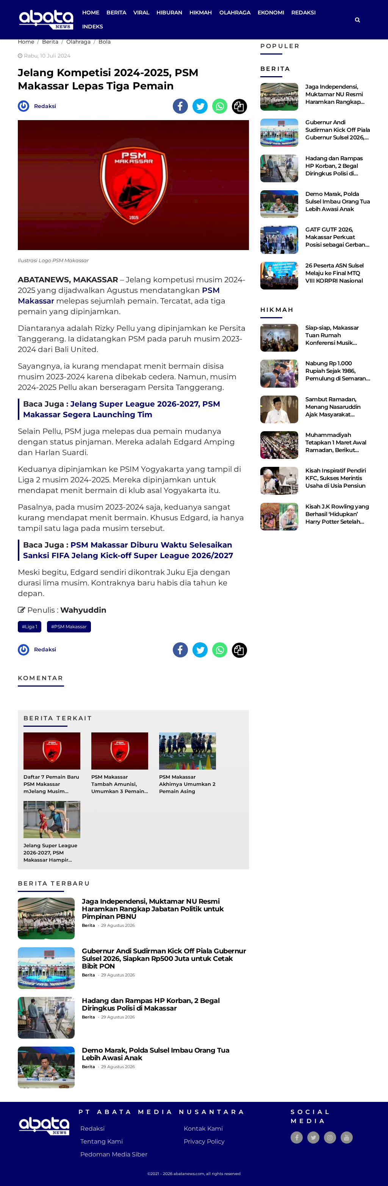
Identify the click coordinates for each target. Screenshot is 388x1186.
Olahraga (234, 12)
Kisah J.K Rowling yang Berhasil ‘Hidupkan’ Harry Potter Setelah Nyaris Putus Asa (337, 518)
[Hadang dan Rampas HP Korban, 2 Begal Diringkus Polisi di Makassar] (46, 1018)
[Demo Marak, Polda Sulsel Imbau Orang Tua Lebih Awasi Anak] (46, 1067)
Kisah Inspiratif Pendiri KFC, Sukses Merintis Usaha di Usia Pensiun (335, 478)
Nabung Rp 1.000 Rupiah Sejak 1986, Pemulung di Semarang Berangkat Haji (337, 375)
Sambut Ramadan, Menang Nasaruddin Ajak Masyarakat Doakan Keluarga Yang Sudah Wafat (336, 414)
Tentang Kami (101, 1141)
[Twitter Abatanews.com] (313, 1137)
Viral (141, 12)
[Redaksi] (25, 105)
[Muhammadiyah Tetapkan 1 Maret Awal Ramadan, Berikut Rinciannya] (279, 445)
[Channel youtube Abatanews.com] (346, 1137)
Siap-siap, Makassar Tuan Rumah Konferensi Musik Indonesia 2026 (332, 339)
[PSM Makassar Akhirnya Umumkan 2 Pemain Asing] (187, 750)
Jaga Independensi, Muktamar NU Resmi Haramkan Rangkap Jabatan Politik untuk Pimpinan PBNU (153, 908)
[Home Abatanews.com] (46, 19)
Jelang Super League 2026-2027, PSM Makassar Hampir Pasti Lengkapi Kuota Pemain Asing (50, 860)
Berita (116, 12)
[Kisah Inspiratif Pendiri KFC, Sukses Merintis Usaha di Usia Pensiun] (279, 480)
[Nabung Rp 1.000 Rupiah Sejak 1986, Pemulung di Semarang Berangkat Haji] (279, 373)
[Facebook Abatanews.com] (297, 1137)
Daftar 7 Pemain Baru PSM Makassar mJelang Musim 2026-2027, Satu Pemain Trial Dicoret (51, 791)
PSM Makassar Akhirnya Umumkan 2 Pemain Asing (187, 784)
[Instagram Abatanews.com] (330, 1137)
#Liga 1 (29, 626)
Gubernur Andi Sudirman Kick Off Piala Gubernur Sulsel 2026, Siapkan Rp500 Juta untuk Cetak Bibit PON (164, 958)
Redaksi (303, 12)
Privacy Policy (204, 1141)
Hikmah (200, 12)
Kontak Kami (203, 1128)
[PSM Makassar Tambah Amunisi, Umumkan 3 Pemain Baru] (119, 750)
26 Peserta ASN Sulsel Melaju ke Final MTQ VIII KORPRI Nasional (334, 273)
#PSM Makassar (69, 626)
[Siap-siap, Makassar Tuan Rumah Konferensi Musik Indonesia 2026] (279, 338)
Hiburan (169, 12)
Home (90, 12)
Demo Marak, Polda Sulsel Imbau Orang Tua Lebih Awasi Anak (155, 1054)
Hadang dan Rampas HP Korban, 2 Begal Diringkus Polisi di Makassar (150, 1004)
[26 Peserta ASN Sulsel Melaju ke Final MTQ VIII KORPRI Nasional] (279, 275)
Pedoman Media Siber (113, 1154)
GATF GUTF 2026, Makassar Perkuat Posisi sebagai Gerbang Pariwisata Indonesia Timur (337, 244)
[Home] (357, 20)
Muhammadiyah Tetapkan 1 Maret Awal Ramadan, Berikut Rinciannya (335, 446)
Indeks (92, 26)
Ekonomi (271, 12)
